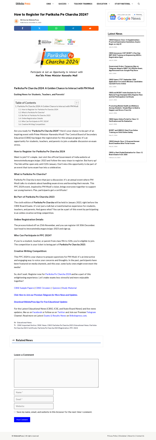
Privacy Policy (112, 436)
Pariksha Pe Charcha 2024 (58, 274)
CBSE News (42, 325)
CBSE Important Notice (26, 325)
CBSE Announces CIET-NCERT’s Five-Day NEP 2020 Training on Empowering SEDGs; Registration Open (125, 55)
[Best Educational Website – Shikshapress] (23, 3)
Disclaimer (123, 436)
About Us (131, 436)
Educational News (24, 322)
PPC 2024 (74, 328)
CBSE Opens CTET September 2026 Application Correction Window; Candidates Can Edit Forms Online (126, 82)
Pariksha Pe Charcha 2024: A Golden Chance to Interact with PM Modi (47, 106)
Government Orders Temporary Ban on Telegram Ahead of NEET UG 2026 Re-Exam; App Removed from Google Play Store (126, 68)
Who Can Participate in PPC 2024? (35, 121)
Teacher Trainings (83, 4)
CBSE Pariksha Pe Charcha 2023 (60, 325)
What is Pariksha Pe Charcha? (33, 112)
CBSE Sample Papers (24, 288)
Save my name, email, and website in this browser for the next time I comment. (54, 412)
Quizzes (62, 4)
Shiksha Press (34, 20)
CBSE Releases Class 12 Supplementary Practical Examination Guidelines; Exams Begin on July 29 (124, 42)
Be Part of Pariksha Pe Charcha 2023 (36, 115)
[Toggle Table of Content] (75, 103)
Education (102, 4)
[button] (139, 3)
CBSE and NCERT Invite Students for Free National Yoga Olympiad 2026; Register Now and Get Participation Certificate (126, 95)
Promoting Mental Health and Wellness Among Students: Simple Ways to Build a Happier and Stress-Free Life (124, 108)
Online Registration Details (32, 118)
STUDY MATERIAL (122, 4)
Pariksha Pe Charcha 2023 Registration (53, 328)
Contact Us (140, 436)
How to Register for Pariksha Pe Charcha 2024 (40, 109)
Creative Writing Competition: (34, 124)
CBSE (48, 4)
